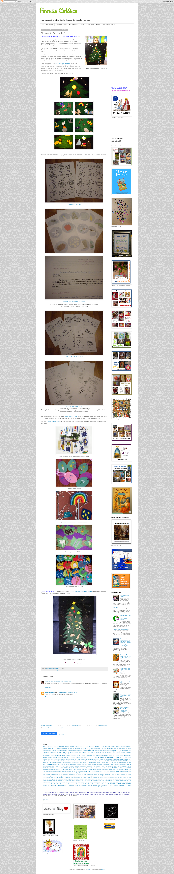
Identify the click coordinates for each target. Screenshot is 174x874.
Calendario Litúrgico (66, 752)
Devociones (94, 754)
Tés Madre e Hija (99, 785)
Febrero (117, 757)
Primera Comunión (87, 771)
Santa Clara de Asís (91, 780)
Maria (55, 764)
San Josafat (95, 776)
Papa (83, 769)
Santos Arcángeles (80, 783)
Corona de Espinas (51, 754)
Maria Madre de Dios (62, 764)
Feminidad (122, 757)
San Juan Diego (57, 777)
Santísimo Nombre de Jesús (120, 782)
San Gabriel (111, 774)
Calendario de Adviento (120, 750)
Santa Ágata (54, 780)
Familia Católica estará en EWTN (122, 629)
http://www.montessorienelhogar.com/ (82, 591)
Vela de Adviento (65, 786)
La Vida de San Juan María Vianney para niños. (125, 695)
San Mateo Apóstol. (51, 779)
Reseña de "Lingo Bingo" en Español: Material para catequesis (125, 709)
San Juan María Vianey (67, 777)
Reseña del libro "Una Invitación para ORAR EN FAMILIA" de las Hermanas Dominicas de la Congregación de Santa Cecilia (125, 642)
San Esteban (78, 774)
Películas (122, 769)
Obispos (102, 767)
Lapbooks (85, 762)
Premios (55, 771)
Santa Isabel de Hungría (107, 780)
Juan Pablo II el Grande (113, 760)
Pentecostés (128, 769)
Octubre (114, 767)
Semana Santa (111, 783)
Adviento (47, 670)
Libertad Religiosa (93, 762)
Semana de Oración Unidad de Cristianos (97, 783)
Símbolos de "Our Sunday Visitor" (74, 356)
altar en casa (112, 746)
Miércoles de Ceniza (98, 764)
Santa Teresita (100, 782)
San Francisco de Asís (92, 774)
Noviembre (62, 766)
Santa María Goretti (54, 782)
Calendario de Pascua (55, 752)
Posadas (51, 771)
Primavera (80, 771)
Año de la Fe (51, 748)
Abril (43, 746)
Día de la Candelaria (112, 754)
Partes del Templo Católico (109, 769)
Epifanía (45, 757)
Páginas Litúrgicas (63, 769)
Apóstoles (82, 748)
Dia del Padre (52, 755)
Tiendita (98, 24)
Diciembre (65, 670)
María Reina (70, 764)
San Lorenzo (100, 777)
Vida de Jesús (94, 786)
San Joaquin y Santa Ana (82, 776)
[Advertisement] (121, 56)
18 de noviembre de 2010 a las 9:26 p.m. (67, 692)
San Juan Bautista (114, 776)
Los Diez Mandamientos (115, 762)
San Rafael (108, 779)
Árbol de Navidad (95, 748)
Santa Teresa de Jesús (92, 782)
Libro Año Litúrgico (101, 762)
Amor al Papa (116, 607)
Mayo (85, 764)
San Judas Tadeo (76, 777)
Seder (86, 783)
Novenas (56, 766)
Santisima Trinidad (109, 782)
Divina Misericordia (66, 755)
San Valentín (124, 779)
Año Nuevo (69, 748)
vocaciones (111, 786)
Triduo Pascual (112, 785)
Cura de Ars (83, 754)
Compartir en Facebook (49, 733)
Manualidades (48, 764)
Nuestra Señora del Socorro (85, 767)
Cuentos (78, 754)
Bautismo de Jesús (51, 750)
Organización (45, 769)
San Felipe (84, 774)
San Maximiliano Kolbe (61, 779)
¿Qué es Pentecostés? (125, 682)
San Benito (51, 774)
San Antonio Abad (125, 772)
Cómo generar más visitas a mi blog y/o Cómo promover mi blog (125, 670)
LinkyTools (107, 762)
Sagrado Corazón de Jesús (83, 773)
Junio (130, 760)
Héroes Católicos (75, 759)
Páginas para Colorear (61, 24)
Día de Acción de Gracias (102, 754)
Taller (77, 785)
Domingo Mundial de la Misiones (78, 755)
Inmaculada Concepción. (110, 759)
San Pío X (103, 779)
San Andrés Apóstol (117, 772)
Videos (99, 787)
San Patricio (92, 779)
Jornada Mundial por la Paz (101, 760)
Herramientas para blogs (84, 759)
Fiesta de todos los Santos (49, 759)
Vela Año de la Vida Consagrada (55, 786)
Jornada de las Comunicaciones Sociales (71, 760)
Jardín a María (46, 760)
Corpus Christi (59, 754)
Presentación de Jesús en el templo (65, 771)
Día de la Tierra (120, 754)
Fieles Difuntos (128, 757)
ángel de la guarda (120, 746)
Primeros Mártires (95, 771)
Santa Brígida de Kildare (62, 780)
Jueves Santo (122, 760)
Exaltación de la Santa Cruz (82, 757)
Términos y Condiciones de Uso (89, 785)
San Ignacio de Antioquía (53, 776)
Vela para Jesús (80, 786)
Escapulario (49, 757)
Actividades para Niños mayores (66, 746)
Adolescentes (91, 746)
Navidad (129, 764)
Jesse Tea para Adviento (70, 416)
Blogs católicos (59, 670)
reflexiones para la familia (116, 771)
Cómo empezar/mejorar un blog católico (103, 752)
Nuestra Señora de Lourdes (120, 766)
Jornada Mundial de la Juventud (88, 760)
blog (81, 750)
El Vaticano (120, 755)
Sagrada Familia (72, 772)
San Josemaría (106, 776)
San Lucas (105, 777)
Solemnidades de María (66, 785)
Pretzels (75, 771)
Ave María (123, 748)
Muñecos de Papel (110, 764)
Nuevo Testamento (95, 767)
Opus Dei (120, 767)
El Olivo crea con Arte (113, 755)
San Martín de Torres (122, 777)
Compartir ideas (119, 752)
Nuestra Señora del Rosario (71, 767)
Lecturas (83, 301)
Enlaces (129, 755)
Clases (92, 752)
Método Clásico (91, 764)
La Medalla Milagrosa (65, 762)
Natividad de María (122, 764)
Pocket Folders (46, 771)
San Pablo (79, 779)
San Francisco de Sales (103, 774)
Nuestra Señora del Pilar (58, 767)
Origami (50, 769)
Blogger (103, 869)
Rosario (44, 773)
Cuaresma (73, 754)
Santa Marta (61, 782)
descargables (89, 754)
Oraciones (128, 767)
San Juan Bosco (122, 776)
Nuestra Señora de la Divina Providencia (88, 766)
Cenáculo (81, 752)
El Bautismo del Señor (90, 755)
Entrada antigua (103, 725)
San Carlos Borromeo (70, 774)
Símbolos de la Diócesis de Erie (71, 301)
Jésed (50, 760)
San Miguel (68, 779)
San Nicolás (74, 779)
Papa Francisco (100, 769)
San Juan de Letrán (49, 777)
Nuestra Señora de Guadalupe (72, 766)
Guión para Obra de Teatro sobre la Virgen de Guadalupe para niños (125, 656)
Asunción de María (116, 748)
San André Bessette (108, 772)
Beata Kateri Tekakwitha (62, 750)
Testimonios (105, 785)
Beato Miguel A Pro (72, 750)
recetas (106, 771)
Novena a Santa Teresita (48, 766)
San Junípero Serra (85, 777)
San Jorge (90, 776)
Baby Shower (128, 748)
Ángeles (126, 746)
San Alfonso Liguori (100, 772)
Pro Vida (101, 771)
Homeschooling (94, 759)
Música (116, 764)
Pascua (118, 769)
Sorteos (74, 785)
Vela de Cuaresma (73, 786)
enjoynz (89, 869)
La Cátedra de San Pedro (55, 762)
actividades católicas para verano (52, 746)
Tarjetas (80, 785)
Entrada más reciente (46, 725)
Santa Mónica (67, 782)
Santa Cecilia (84, 780)
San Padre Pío (85, 779)
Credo (63, 754)
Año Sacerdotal (76, 748)
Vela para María (87, 786)
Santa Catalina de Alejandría (74, 780)
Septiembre (119, 783)
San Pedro (98, 779)
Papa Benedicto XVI (90, 769)
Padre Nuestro (55, 769)
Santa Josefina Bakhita (118, 780)
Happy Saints (68, 759)
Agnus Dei (102, 746)
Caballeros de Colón (109, 750)
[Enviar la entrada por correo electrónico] (63, 668)
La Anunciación (46, 762)
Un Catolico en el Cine (122, 785)
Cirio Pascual (86, 752)
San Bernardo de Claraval (60, 774)
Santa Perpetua (73, 782)
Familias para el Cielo (93, 757)
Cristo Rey (67, 754)
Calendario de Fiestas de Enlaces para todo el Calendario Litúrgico (125, 617)
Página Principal (76, 725)
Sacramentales (50, 772)
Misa (105, 764)
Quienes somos (90, 24)
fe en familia (109, 757)
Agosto (107, 746)
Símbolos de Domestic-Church (74, 406)
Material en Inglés (80, 764)
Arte (100, 748)
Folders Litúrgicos (73, 24)
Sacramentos (56, 772)
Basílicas (45, 750)
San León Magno (93, 777)
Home (42, 24)
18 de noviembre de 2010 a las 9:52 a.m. (61, 681)
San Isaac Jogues (72, 776)
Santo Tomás (54, 783)
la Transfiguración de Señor (76, 762)
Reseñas (129, 771)
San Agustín (92, 772)
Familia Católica (58, 10)
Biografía (78, 750)
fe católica (101, 757)
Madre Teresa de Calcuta (125, 762)
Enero (125, 755)
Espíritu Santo (56, 757)
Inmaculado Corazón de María (123, 759)
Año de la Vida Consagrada (61, 748)
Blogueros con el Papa (100, 750)
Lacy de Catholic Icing (53, 421)
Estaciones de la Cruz (64, 757)
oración (123, 767)
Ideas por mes (49, 24)
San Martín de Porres (112, 777)
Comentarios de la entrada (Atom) (56, 728)
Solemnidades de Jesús (53, 785)
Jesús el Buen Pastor (57, 760)
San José (100, 776)
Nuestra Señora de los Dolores (105, 766)
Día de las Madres (127, 754)
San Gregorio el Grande (120, 774)
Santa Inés (98, 780)
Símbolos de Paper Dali (74, 204)
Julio (127, 760)
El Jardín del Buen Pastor (102, 755)
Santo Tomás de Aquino (62, 783)
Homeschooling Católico (108, 24)
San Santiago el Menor (116, 779)
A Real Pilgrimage (50, 692)
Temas (82, 24)
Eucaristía (73, 757)
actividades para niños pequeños (81, 746)
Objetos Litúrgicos (108, 767)
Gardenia (47, 681)
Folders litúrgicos (60, 759)
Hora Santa (102, 759)
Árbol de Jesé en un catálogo (63, 63)
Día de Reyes (46, 755)
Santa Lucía (126, 780)
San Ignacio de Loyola (64, 776)
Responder (48, 687)
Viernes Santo (105, 787)
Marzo (74, 764)
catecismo (75, 752)
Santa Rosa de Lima (82, 782)
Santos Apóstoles (72, 783)
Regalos (125, 771)
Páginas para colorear (75, 769)
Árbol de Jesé (52, 670)
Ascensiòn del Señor (107, 748)
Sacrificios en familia (64, 772)
